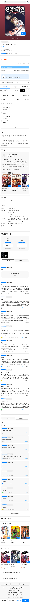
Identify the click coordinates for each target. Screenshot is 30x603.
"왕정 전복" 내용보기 (15, 302)
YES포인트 (3, 62)
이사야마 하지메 (4, 49)
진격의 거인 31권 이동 (16, 117)
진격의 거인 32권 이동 (16, 113)
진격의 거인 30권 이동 (16, 122)
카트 (28, 2)
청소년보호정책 (20, 592)
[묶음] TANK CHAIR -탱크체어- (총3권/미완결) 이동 (5, 560)
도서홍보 (13, 595)
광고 (17, 595)
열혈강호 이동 (5, 535)
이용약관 (8, 592)
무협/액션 (11, 200)
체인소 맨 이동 (15, 535)
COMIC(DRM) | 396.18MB (14, 223)
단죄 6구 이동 (15, 559)
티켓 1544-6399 (15, 587)
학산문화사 (3, 50)
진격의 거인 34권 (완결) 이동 (16, 104)
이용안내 (3, 210)
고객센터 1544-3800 (7, 587)
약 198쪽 (10, 225)
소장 (14, 200)
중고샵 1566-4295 (23, 587)
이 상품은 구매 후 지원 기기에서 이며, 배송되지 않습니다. (17, 76)
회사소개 (13, 594)
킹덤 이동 (25, 535)
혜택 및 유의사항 (8, 248)
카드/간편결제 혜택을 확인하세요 (21, 70)
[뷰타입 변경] (28, 99)
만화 (6, 200)
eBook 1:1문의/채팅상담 (14, 588)
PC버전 (9, 594)
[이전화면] (1, 2)
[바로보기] (4, 255)
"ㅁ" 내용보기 (15, 331)
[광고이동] (25, 2)
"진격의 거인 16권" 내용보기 (15, 317)
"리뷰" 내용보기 (15, 346)
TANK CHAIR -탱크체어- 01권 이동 (25, 560)
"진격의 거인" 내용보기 (15, 361)
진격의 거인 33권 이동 (16, 108)
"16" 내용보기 (15, 288)
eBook (3, 200)
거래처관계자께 (19, 594)
